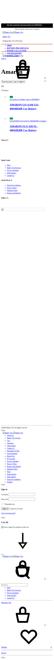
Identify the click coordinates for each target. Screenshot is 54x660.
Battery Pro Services (18, 48)
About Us (10, 435)
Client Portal (11, 446)
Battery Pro (6, 37)
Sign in (5, 509)
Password (4, 499)
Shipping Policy (12, 190)
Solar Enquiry (14, 53)
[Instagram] (3, 204)
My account (11, 459)
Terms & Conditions (14, 185)
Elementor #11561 (13, 451)
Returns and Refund (14, 193)
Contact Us (11, 176)
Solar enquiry (11, 477)
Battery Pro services (14, 438)
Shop (9, 46)
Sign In (3, 653)
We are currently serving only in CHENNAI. (24, 25)
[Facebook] (1, 204)
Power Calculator (16, 51)
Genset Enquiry (12, 454)
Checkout (10, 443)
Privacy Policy (12, 188)
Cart (8, 441)
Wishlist (10, 482)
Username (4, 495)
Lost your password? (8, 513)
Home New (11, 456)
